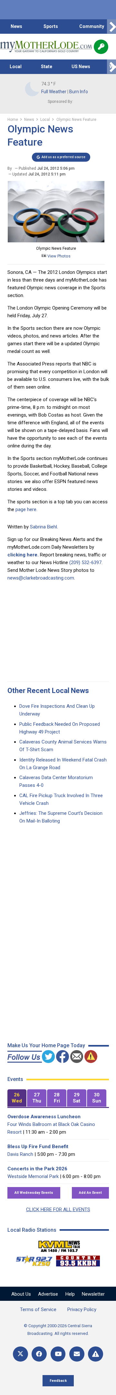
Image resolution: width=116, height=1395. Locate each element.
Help (70, 1294)
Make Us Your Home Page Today (46, 1045)
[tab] (17, 1098)
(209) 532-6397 (85, 562)
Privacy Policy (81, 1309)
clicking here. (23, 555)
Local (16, 66)
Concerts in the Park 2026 (37, 1169)
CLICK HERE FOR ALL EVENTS (58, 1209)
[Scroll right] (111, 26)
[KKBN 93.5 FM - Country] (78, 1259)
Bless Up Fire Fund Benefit (37, 1146)
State (46, 66)
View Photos (58, 256)
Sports (51, 26)
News (16, 26)
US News (81, 66)
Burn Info (78, 91)
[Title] (95, 1354)
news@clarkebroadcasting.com (40, 578)
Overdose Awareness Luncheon (44, 1117)
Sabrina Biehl (43, 527)
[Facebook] (39, 1354)
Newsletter (93, 1294)
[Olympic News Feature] (56, 241)
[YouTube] (58, 1354)
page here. (26, 509)
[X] (20, 1354)
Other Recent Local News (48, 691)
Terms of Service (38, 1309)
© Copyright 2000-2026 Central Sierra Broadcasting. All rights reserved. (58, 1329)
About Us (21, 1294)
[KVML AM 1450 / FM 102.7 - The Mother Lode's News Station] (59, 1244)
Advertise (48, 1294)
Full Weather (53, 91)
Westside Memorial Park (33, 1176)
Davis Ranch (20, 1154)
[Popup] (101, 47)
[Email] (76, 1354)
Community (91, 26)
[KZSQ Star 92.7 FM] (31, 1259)
